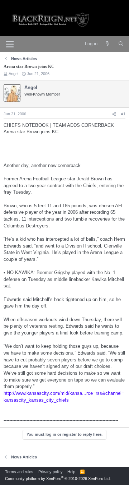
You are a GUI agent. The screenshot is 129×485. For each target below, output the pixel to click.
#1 (123, 114)
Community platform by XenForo (58, 478)
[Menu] (9, 44)
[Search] (121, 44)
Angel (13, 73)
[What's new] (107, 44)
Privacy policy (50, 472)
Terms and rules (19, 472)
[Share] (114, 114)
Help (71, 472)
